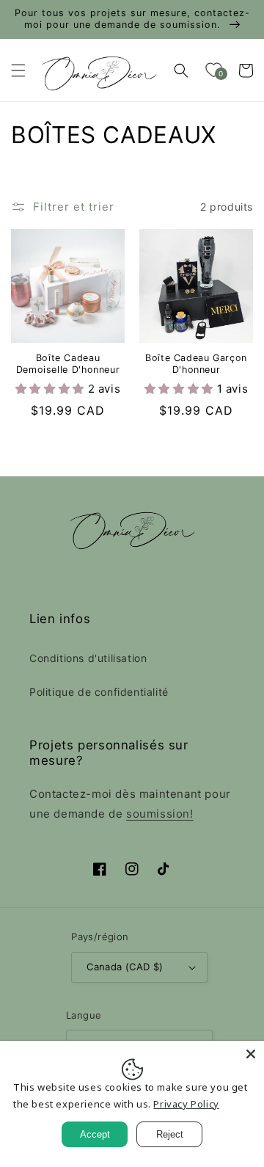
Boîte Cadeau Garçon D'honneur (196, 363)
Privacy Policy (186, 1103)
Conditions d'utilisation (88, 658)
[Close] (250, 1054)
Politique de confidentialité (99, 692)
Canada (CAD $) (125, 966)
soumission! (160, 814)
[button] (18, 70)
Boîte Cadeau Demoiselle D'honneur (68, 363)
